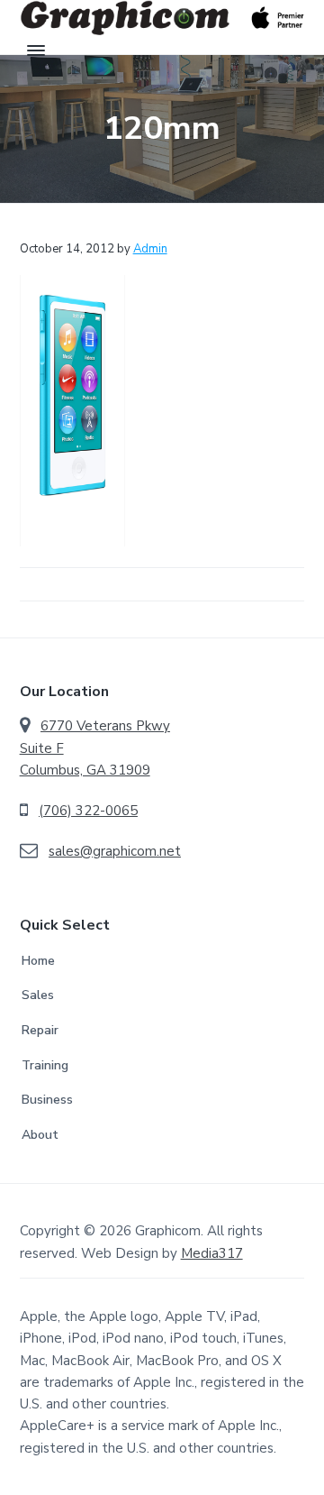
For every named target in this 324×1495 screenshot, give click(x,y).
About (40, 1134)
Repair (40, 1030)
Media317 (212, 1253)
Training (45, 1065)
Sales (38, 995)
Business (47, 1099)
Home (38, 960)
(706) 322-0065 (88, 811)
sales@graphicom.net (115, 851)
